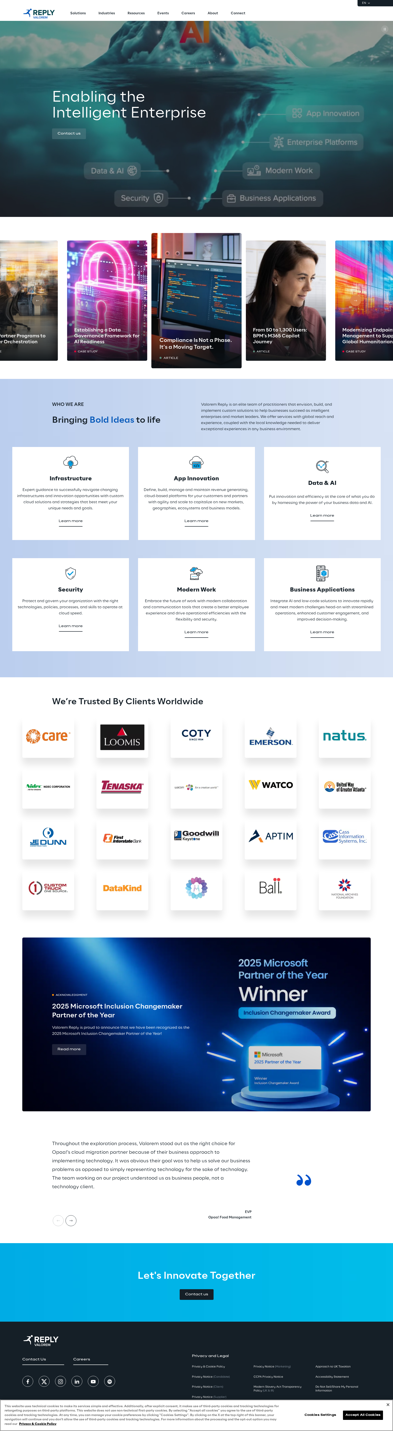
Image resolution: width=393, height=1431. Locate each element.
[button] (69, 133)
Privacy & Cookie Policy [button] (208, 1366)
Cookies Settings (320, 1415)
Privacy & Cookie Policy (37, 1424)
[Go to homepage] (39, 13)
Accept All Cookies (362, 1415)
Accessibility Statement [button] (332, 1376)
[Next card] (355, 300)
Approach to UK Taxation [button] (333, 1366)
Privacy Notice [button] (211, 1376)
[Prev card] (37, 300)
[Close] (388, 1405)
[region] (196, 1415)
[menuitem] (78, 13)
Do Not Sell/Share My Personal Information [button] (336, 1388)
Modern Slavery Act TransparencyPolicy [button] (278, 1388)
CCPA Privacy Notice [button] (268, 1376)
